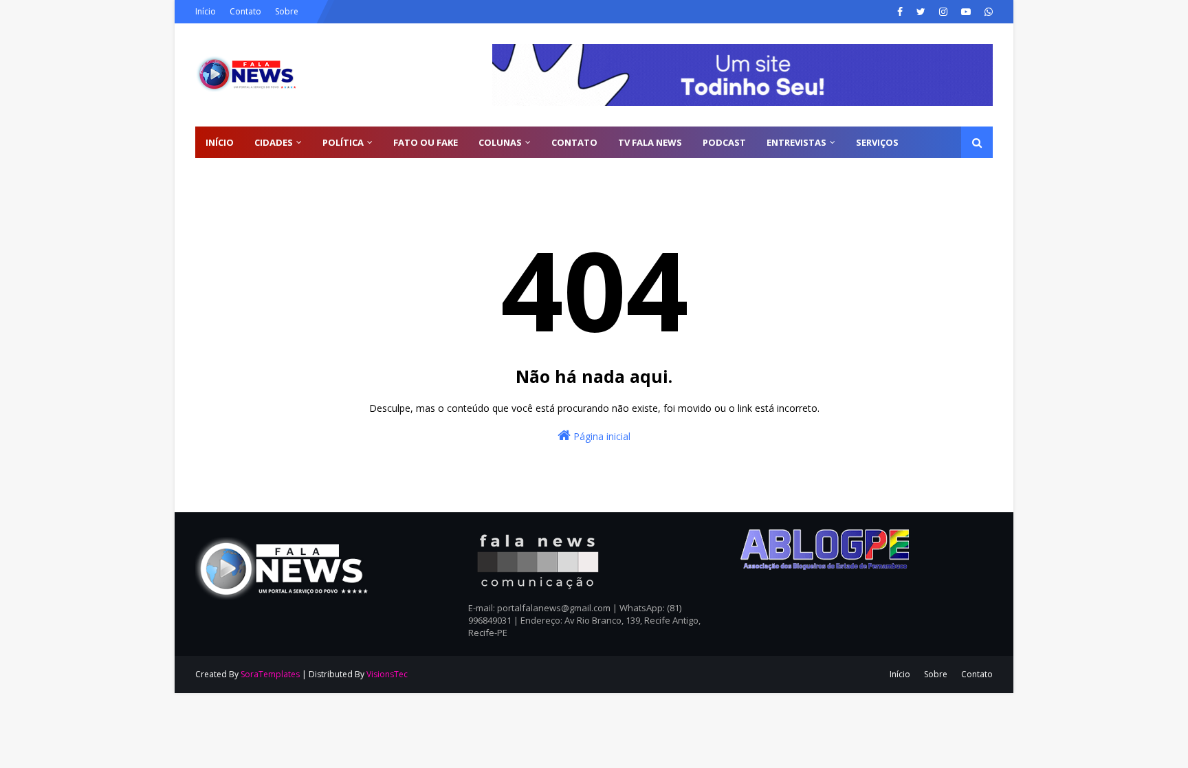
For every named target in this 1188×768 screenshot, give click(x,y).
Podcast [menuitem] (724, 142)
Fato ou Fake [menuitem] (425, 142)
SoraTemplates (270, 674)
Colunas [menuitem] (500, 142)
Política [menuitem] (343, 142)
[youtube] (966, 11)
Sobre (286, 11)
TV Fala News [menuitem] (650, 142)
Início (205, 11)
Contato (245, 11)
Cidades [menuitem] (273, 142)
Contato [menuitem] (574, 142)
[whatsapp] (987, 11)
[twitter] (921, 11)
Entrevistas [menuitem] (796, 142)
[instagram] (943, 11)
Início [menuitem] (220, 142)
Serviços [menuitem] (877, 142)
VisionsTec (387, 674)
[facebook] (900, 11)
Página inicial (600, 436)
